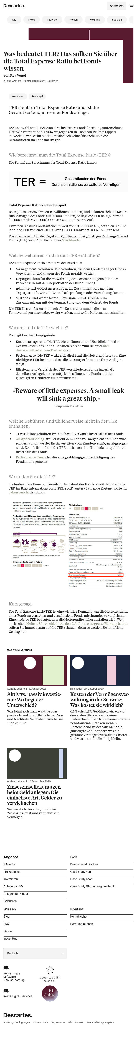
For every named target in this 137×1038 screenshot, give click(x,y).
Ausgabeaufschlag (30, 438)
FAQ (6, 924)
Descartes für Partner (84, 864)
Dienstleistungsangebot (100, 1022)
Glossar (9, 931)
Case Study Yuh (80, 872)
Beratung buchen (81, 924)
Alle (14, 19)
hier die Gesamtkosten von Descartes (62, 347)
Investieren (18, 96)
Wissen (73, 19)
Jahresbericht (19, 492)
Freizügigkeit (12, 872)
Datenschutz (40, 1022)
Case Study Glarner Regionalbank (92, 886)
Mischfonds (70, 240)
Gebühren (10, 901)
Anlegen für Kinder (16, 894)
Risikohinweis (75, 1022)
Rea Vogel (37, 96)
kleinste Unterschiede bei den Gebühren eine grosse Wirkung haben (76, 623)
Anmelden (116, 6)
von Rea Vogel (15, 75)
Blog (7, 916)
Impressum (58, 1022)
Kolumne (95, 19)
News (31, 19)
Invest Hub (10, 938)
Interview (52, 19)
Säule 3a (117, 19)
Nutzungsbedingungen (17, 1022)
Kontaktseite (78, 916)
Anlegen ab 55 (13, 886)
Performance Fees (29, 457)
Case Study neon (81, 879)
